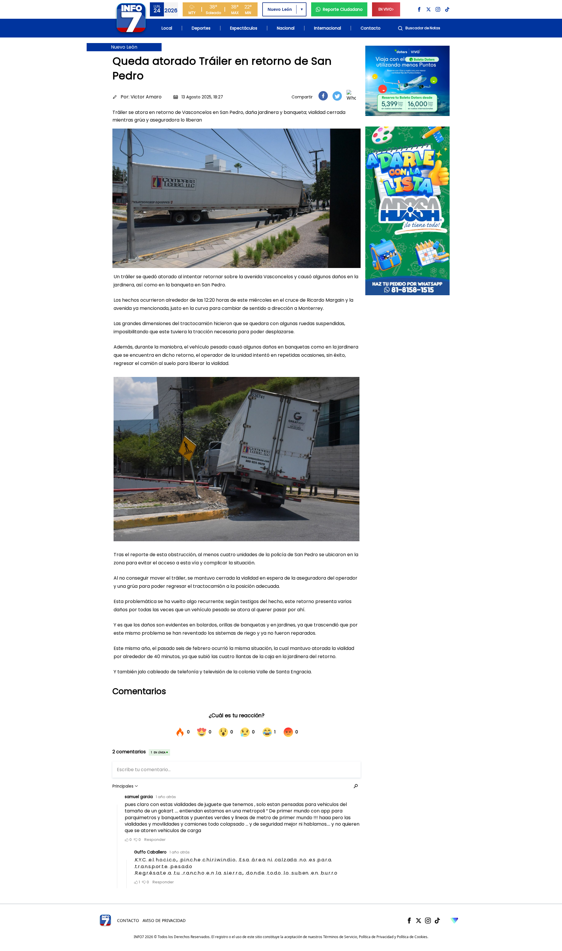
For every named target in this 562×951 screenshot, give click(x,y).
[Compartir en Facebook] (323, 95)
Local (167, 28)
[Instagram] (428, 920)
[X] (419, 920)
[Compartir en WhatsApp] (351, 96)
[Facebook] (409, 920)
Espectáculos (243, 28)
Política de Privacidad (376, 936)
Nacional (285, 28)
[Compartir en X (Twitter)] (337, 96)
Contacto (371, 28)
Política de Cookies (412, 936)
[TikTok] (437, 920)
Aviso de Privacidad (164, 920)
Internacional (327, 28)
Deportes (201, 28)
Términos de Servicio (340, 936)
